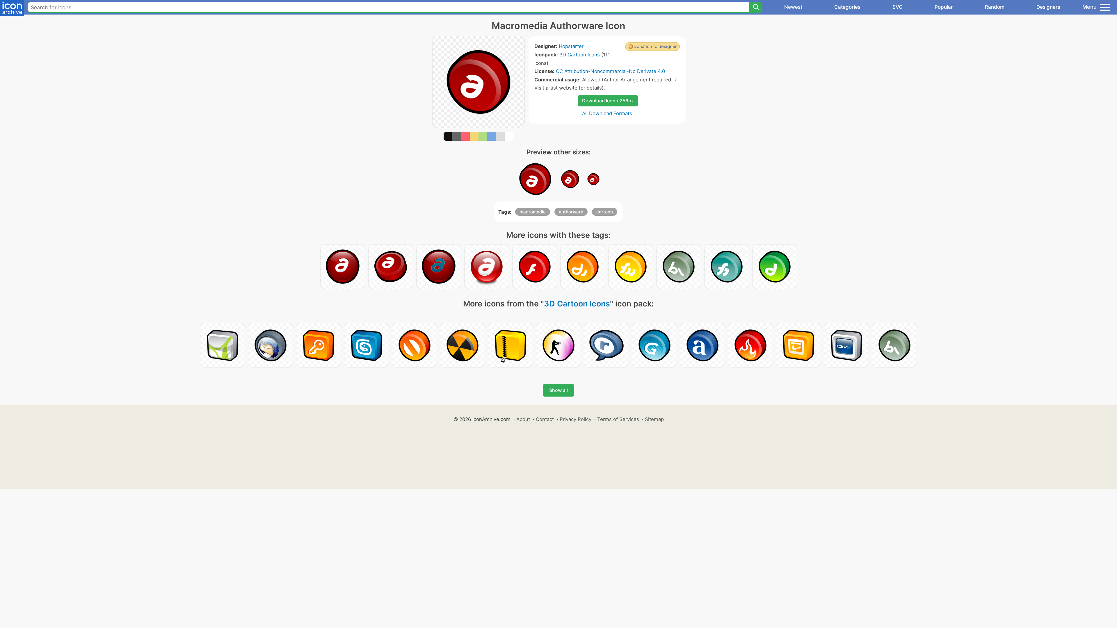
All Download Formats (607, 113)
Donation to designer (655, 46)
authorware (571, 212)
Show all (558, 390)
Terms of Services (618, 419)
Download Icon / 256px (608, 101)
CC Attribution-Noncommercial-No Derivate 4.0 (610, 71)
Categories (847, 7)
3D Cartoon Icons (579, 55)
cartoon (604, 212)
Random (994, 7)
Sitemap (654, 419)
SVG (897, 7)
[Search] (755, 7)
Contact (545, 419)
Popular (944, 7)
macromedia (533, 212)
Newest (793, 7)
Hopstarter (571, 46)
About (523, 419)
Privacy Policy (575, 419)
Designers (1048, 7)
